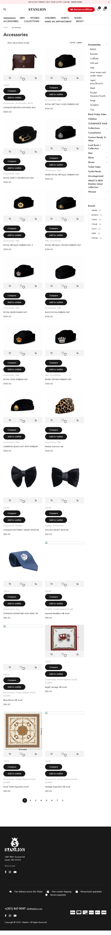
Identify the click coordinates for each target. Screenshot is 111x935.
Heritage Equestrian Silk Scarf (57, 786)
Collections (94, 128)
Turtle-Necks (94, 171)
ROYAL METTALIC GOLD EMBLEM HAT (62, 104)
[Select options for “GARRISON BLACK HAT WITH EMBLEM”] (9, 420)
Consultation (94, 132)
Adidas (96, 210)
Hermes (97, 238)
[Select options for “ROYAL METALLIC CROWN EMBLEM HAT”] (51, 219)
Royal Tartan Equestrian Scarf (16, 786)
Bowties (19, 525)
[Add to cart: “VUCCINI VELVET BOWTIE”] (51, 500)
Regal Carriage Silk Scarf (56, 687)
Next (62, 800)
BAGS (30, 103)
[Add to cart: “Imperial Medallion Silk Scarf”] (51, 584)
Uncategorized (95, 176)
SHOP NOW (76, 2)
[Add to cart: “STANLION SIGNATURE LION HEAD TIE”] (9, 584)
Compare (12, 90)
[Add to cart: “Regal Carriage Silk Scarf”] (51, 654)
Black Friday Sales (97, 114)
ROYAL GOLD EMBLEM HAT (15, 379)
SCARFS (48, 609)
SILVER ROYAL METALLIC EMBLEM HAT (62, 174)
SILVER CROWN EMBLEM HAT (58, 379)
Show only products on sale (18, 42)
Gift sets (94, 63)
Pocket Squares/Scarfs (63, 609)
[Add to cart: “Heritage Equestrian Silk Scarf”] (51, 754)
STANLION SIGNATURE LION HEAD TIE (20, 613)
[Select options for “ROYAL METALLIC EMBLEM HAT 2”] (9, 219)
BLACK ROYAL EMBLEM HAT (57, 312)
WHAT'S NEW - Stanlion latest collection (96, 184)
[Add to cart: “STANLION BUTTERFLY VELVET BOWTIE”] (9, 500)
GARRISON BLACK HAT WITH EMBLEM (20, 446)
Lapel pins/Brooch (96, 82)
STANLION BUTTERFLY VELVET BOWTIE (21, 529)
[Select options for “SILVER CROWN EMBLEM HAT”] (51, 353)
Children (92, 118)
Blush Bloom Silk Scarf (12, 700)
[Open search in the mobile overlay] (4, 9)
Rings (92, 100)
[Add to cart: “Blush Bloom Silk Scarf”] (9, 667)
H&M (96, 233)
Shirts (91, 157)
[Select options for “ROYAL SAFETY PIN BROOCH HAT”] (9, 151)
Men (90, 153)
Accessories (8, 103)
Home (5, 27)
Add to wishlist (14, 97)
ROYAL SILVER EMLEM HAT (15, 312)
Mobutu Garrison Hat (54, 446)
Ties (17, 609)
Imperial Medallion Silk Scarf (57, 613)
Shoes (91, 162)
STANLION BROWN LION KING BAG (19, 107)
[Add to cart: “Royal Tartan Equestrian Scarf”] (9, 754)
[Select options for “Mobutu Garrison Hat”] (51, 420)
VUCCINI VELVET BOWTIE (56, 529)
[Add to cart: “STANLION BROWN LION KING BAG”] (9, 78)
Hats (59, 99)
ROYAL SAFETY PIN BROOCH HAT (18, 177)
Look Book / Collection (94, 147)
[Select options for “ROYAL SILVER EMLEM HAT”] (9, 286)
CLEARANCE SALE (97, 123)
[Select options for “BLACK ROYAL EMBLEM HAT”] (51, 286)
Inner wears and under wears (98, 74)
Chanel (96, 224)
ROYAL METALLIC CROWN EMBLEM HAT (63, 245)
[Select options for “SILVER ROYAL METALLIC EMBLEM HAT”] (51, 148)
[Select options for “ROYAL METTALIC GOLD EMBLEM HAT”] (51, 78)
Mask (92, 88)
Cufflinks (94, 58)
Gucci (96, 228)
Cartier (96, 219)
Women (92, 191)
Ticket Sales (94, 166)
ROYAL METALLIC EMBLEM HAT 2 (18, 245)
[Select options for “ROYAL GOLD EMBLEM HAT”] (9, 353)
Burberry (97, 215)
